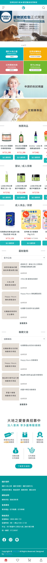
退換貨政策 (14, 499)
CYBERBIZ (8, 554)
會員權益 (5, 509)
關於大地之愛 (7, 486)
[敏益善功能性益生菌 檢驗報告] (10, 379)
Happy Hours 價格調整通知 (30, 293)
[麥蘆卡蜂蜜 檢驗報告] (10, 393)
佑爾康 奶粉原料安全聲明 (29, 308)
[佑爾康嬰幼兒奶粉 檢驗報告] (10, 349)
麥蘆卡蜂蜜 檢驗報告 (28, 389)
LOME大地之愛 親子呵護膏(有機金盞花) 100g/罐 (21, 187)
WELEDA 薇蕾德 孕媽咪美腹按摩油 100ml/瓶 (21, 147)
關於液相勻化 (28, 486)
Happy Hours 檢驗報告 (29, 360)
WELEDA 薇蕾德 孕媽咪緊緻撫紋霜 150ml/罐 (6, 147)
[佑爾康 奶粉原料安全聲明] (10, 312)
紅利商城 (21, 509)
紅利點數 (13, 509)
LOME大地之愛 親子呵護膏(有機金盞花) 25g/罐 (36, 187)
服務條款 (24, 490)
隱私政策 (32, 490)
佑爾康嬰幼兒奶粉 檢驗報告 (30, 345)
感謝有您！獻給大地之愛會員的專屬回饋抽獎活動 (31, 265)
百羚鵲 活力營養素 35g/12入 (31, 232)
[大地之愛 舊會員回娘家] (10, 283)
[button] (23, 45)
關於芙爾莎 (17, 486)
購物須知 (5, 499)
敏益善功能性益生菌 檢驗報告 (31, 375)
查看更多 (23, 323)
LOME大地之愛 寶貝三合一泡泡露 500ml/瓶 (7, 187)
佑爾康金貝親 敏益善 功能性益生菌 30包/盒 (10, 232)
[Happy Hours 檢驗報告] (10, 364)
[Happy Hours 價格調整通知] (10, 298)
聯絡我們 (16, 490)
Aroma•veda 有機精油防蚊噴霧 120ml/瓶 (35, 147)
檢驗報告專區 (7, 490)
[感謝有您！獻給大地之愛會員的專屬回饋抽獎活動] (10, 268)
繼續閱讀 (23, 273)
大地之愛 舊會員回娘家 (29, 279)
